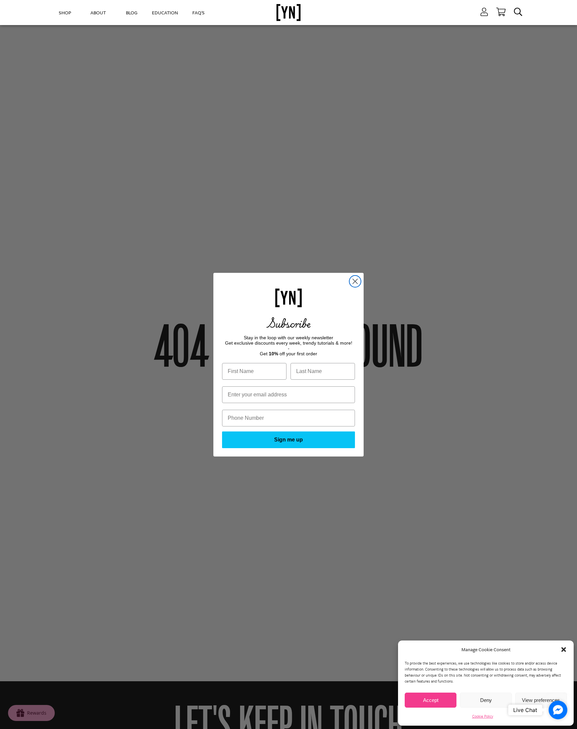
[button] (563, 649)
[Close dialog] (355, 281)
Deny (486, 700)
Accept (430, 700)
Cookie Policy (482, 716)
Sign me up (288, 439)
